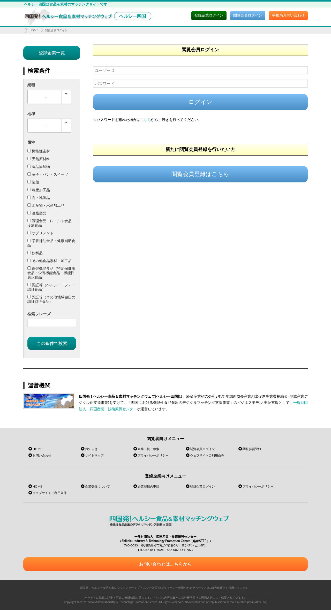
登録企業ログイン (208, 15)
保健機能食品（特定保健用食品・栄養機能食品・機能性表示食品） (51, 273)
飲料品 (37, 253)
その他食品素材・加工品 (52, 261)
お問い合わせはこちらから (165, 564)
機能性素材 (41, 151)
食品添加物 (41, 167)
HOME (33, 30)
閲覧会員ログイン (247, 15)
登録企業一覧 (52, 53)
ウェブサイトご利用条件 (207, 455)
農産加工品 (41, 190)
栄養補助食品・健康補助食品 (51, 243)
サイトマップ (94, 455)
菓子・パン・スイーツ (50, 174)
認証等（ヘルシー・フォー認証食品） (51, 287)
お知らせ (91, 449)
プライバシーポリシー (153, 455)
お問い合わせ (42, 455)
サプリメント (43, 233)
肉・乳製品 (41, 198)
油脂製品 (39, 213)
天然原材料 (41, 159)
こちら (145, 120)
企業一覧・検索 (148, 449)
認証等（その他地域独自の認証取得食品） (51, 300)
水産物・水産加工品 (48, 205)
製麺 (35, 182)
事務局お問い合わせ (288, 15)
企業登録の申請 (148, 486)
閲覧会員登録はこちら (200, 174)
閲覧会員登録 (252, 449)
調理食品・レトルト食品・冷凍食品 (51, 223)
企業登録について (97, 486)
